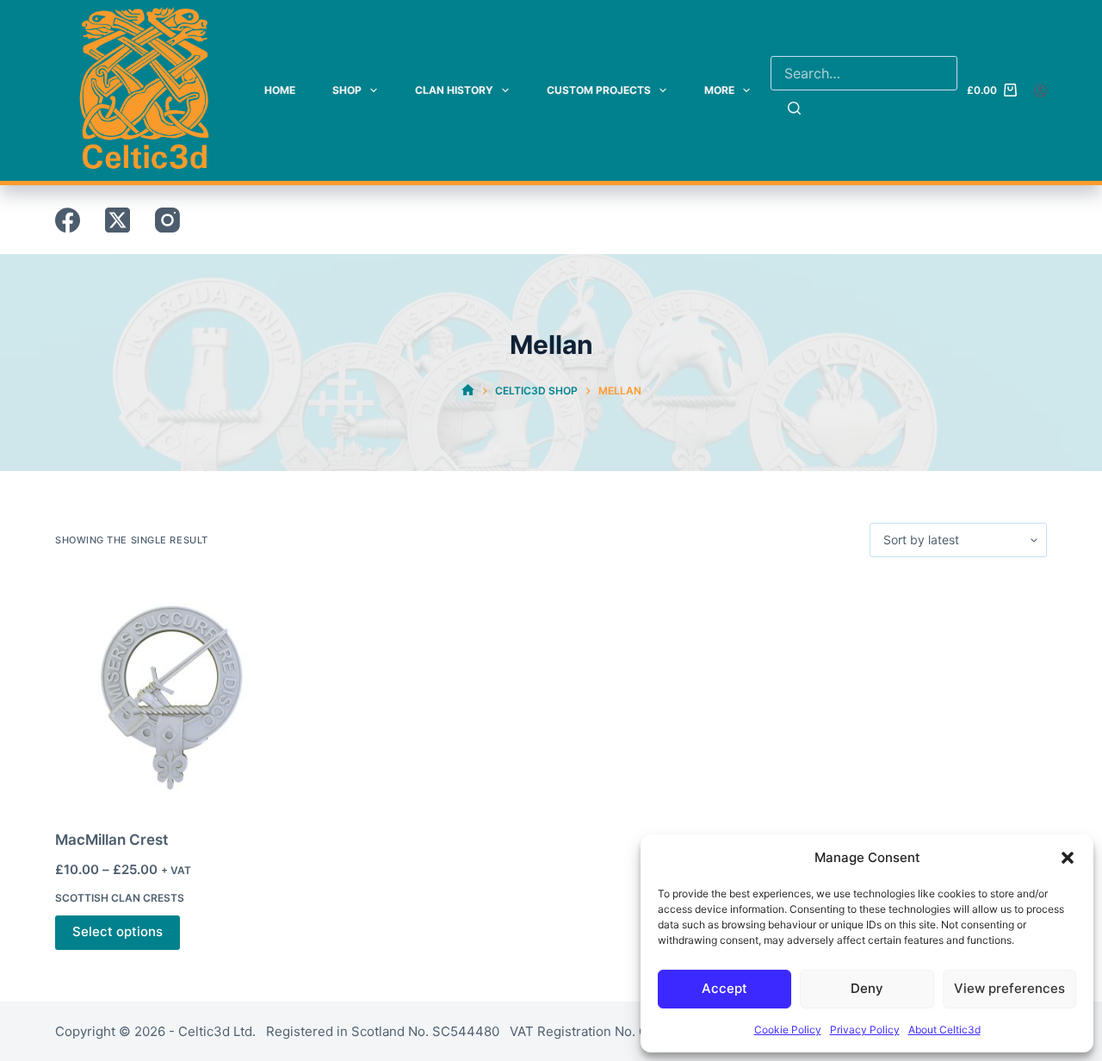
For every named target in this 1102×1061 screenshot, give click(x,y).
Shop (347, 90)
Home (279, 90)
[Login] (1040, 90)
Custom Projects (599, 90)
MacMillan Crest (111, 839)
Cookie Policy (787, 1029)
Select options (117, 931)
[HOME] (467, 390)
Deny (867, 988)
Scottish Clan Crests (119, 897)
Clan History (454, 90)
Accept (724, 988)
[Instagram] (167, 220)
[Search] (794, 107)
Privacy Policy (865, 1029)
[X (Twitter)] (117, 220)
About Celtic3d (944, 1029)
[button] (1067, 857)
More (719, 90)
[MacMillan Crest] (169, 693)
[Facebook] (67, 220)
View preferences (1009, 988)
